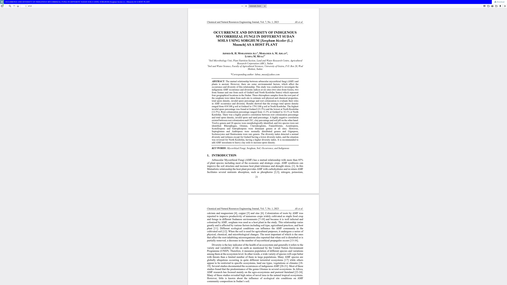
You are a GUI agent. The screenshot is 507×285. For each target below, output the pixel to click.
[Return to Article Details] (2, 2)
